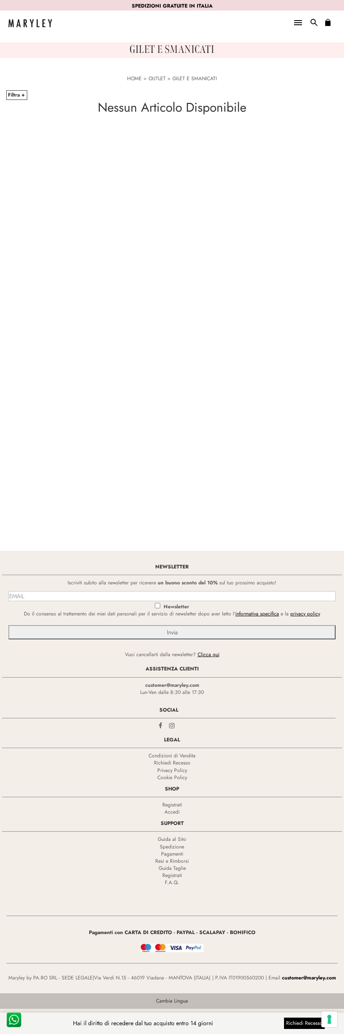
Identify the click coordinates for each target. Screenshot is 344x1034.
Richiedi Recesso (172, 763)
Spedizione (172, 847)
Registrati (172, 805)
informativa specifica (257, 614)
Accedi (172, 812)
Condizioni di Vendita (172, 755)
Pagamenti (172, 854)
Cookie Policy (172, 777)
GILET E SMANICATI (194, 78)
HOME (134, 78)
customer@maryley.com (172, 685)
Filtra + (16, 95)
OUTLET (157, 78)
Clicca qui (208, 654)
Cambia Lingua (172, 1001)
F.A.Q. (172, 882)
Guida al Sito (172, 839)
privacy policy (305, 614)
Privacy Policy (172, 770)
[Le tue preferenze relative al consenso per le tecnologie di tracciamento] (329, 1019)
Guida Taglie (172, 868)
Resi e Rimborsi (172, 861)
